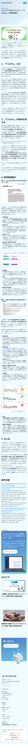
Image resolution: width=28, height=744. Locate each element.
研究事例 (4, 697)
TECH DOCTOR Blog (6, 716)
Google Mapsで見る (6, 685)
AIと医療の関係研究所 (6, 693)
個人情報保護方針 (14, 737)
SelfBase (4, 704)
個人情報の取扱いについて (14, 735)
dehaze (24, 3)
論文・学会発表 (5, 699)
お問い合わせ (4, 723)
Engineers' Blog (5, 718)
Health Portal (5, 709)
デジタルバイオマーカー (7, 695)
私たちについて (5, 689)
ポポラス (4, 711)
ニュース (4, 721)
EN (21, 3)
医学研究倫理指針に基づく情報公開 (9, 724)
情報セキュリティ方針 (15, 733)
